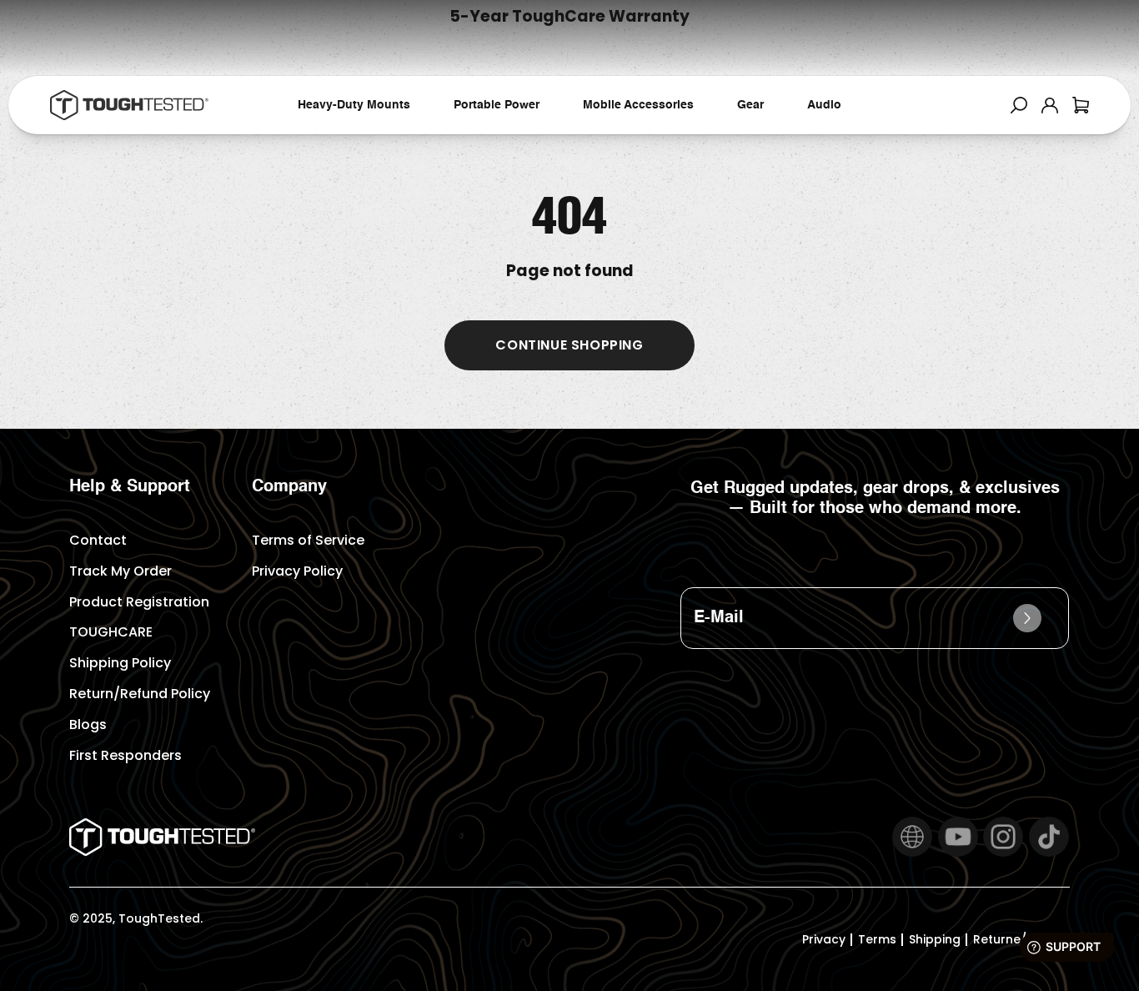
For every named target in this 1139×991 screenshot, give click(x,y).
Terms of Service (308, 540)
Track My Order (120, 571)
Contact (98, 540)
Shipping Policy (120, 662)
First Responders (125, 755)
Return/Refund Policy (139, 693)
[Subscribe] (1027, 618)
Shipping (935, 939)
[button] (1019, 105)
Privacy (823, 939)
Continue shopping (569, 345)
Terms (877, 939)
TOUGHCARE (111, 631)
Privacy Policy (297, 571)
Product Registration (139, 601)
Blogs (88, 724)
